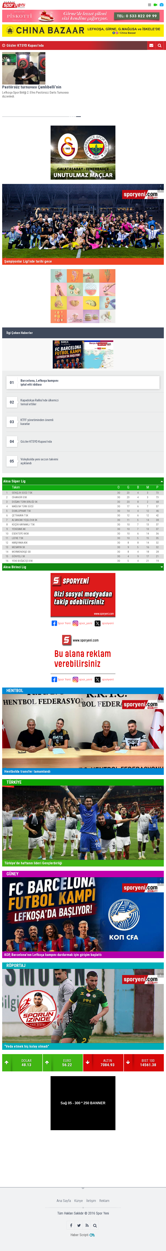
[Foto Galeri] (161, 5)
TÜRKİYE (14, 782)
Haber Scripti (79, 1235)
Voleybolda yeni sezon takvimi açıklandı (35, 45)
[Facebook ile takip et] (71, 1225)
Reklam (104, 1201)
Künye (78, 1201)
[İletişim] (151, 45)
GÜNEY (12, 873)
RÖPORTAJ (16, 965)
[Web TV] (155, 5)
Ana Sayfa (64, 1201)
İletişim (91, 1201)
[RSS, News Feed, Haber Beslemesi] (87, 1225)
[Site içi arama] (159, 45)
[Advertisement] (83, 1144)
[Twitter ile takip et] (79, 1225)
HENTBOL (14, 690)
